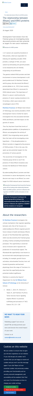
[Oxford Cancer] (6, 2)
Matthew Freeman (9, 108)
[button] (24, 5)
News (6, 12)
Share (7, 23)
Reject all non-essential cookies (14, 390)
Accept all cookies (11, 387)
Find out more (10, 392)
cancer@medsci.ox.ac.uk (13, 337)
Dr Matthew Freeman (10, 220)
